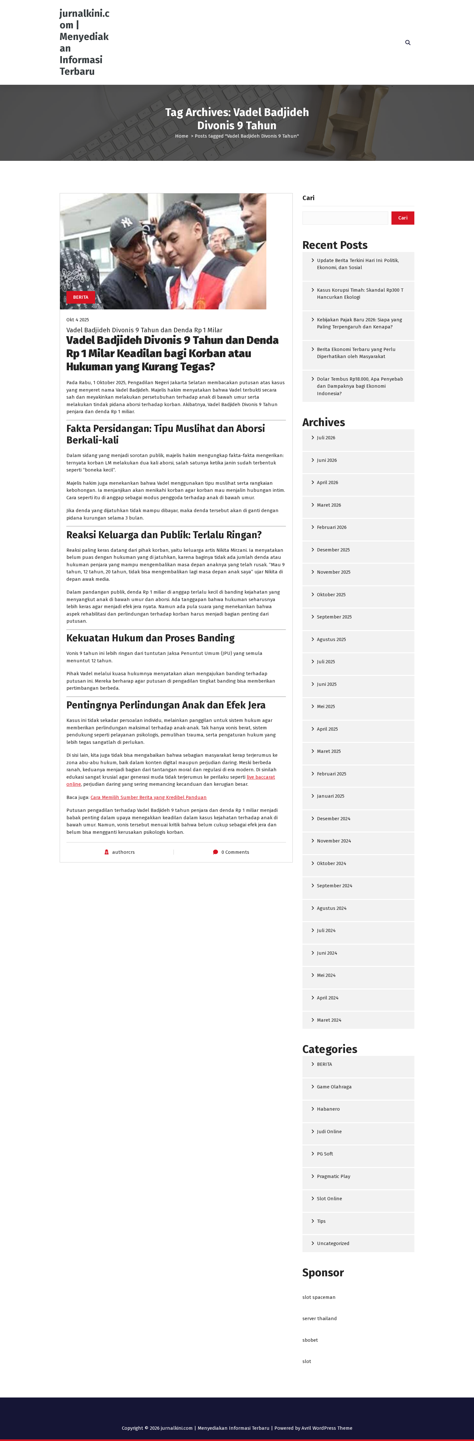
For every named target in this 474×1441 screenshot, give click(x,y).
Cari (308, 198)
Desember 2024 (334, 819)
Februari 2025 (331, 774)
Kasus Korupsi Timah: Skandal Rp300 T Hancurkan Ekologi (360, 293)
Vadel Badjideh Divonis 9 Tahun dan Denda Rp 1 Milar (144, 330)
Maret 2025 (329, 751)
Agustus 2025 (331, 639)
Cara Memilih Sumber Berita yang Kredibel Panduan (149, 797)
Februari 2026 (332, 527)
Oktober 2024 (331, 863)
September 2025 (334, 617)
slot (306, 1361)
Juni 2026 (327, 460)
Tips (321, 1221)
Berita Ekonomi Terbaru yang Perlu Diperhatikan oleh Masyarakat (356, 353)
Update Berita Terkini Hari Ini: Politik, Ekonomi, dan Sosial (358, 264)
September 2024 (334, 886)
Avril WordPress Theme (326, 1428)
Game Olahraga (334, 1087)
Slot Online (329, 1199)
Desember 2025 (333, 550)
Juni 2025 (327, 684)
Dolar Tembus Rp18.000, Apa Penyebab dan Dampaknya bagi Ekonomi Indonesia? (360, 386)
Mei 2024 (326, 975)
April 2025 (327, 729)
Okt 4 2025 (77, 320)
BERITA (80, 297)
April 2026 (327, 482)
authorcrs (123, 852)
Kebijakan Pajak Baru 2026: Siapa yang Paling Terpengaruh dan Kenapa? (359, 323)
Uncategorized (333, 1243)
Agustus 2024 (332, 908)
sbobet (310, 1340)
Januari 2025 (330, 796)
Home (181, 136)
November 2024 (334, 841)
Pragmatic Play (333, 1176)
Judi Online (329, 1131)
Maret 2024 (329, 1020)
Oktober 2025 (331, 595)
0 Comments (235, 852)
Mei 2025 (326, 706)
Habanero (328, 1109)
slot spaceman (319, 1297)
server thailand (319, 1318)
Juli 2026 (326, 438)
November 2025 (334, 572)
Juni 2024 (327, 953)
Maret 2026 (329, 505)
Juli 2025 (326, 662)
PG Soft (325, 1154)
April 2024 (328, 998)
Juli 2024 (326, 930)
